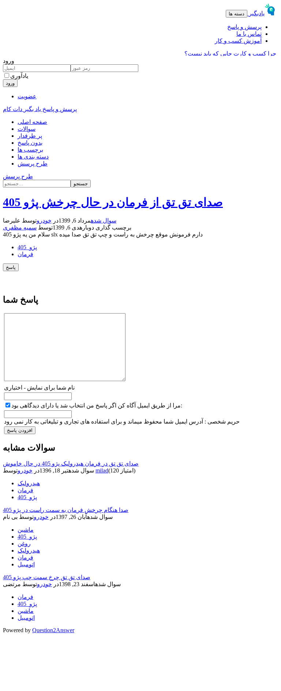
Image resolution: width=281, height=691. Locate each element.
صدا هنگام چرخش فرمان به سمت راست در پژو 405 (65, 510)
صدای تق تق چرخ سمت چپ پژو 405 (46, 577)
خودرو (44, 220)
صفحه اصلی (32, 122)
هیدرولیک (29, 483)
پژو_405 (27, 247)
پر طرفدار (30, 136)
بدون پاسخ (30, 143)
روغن (24, 543)
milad (101, 470)
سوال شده (103, 220)
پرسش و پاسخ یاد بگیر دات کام (40, 109)
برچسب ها (30, 150)
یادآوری (19, 76)
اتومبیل (26, 564)
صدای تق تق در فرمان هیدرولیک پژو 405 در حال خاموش (71, 463)
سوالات (26, 129)
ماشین (26, 530)
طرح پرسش (33, 163)
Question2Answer (53, 630)
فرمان (25, 254)
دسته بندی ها (33, 156)
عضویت (27, 96)
